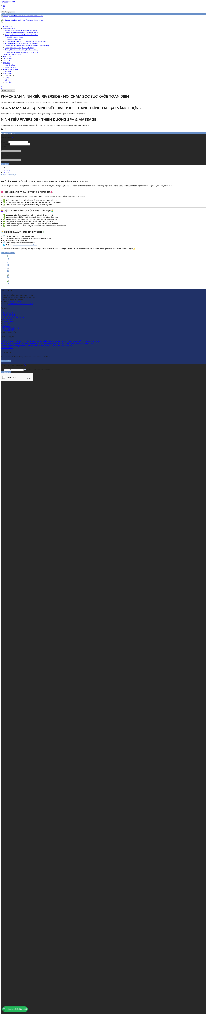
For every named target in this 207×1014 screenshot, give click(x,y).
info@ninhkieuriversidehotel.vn (20, 304)
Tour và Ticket (10, 65)
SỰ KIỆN (8, 71)
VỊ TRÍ (7, 78)
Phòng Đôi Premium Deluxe (14, 37)
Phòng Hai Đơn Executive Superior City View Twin (21, 43)
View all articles (7, 348)
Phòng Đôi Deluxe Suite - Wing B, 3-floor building (21, 50)
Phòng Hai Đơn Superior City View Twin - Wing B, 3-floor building (26, 41)
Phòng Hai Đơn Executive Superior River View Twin (22, 52)
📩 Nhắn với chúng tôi (8, 253)
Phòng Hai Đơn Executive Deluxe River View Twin (21, 35)
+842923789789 (8, 2)
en (4, 6)
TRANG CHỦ (7, 26)
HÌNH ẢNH (8, 82)
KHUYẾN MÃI (8, 74)
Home (5, 170)
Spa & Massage (10, 67)
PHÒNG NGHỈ (8, 28)
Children (4, 155)
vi (3, 8)
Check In (4, 142)
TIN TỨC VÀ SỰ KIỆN (11, 69)
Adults (3, 147)
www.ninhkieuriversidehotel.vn (25, 245)
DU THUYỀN (7, 58)
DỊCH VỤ (6, 63)
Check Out (5, 144)
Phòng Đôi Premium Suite (13, 39)
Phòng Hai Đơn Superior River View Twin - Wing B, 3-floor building (27, 46)
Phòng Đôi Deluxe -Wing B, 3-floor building (19, 48)
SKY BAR (6, 61)
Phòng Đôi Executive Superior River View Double (21, 33)
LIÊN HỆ (7, 80)
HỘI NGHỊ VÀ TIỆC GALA (12, 54)
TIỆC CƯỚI (7, 56)
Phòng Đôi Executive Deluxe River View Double (21, 30)
